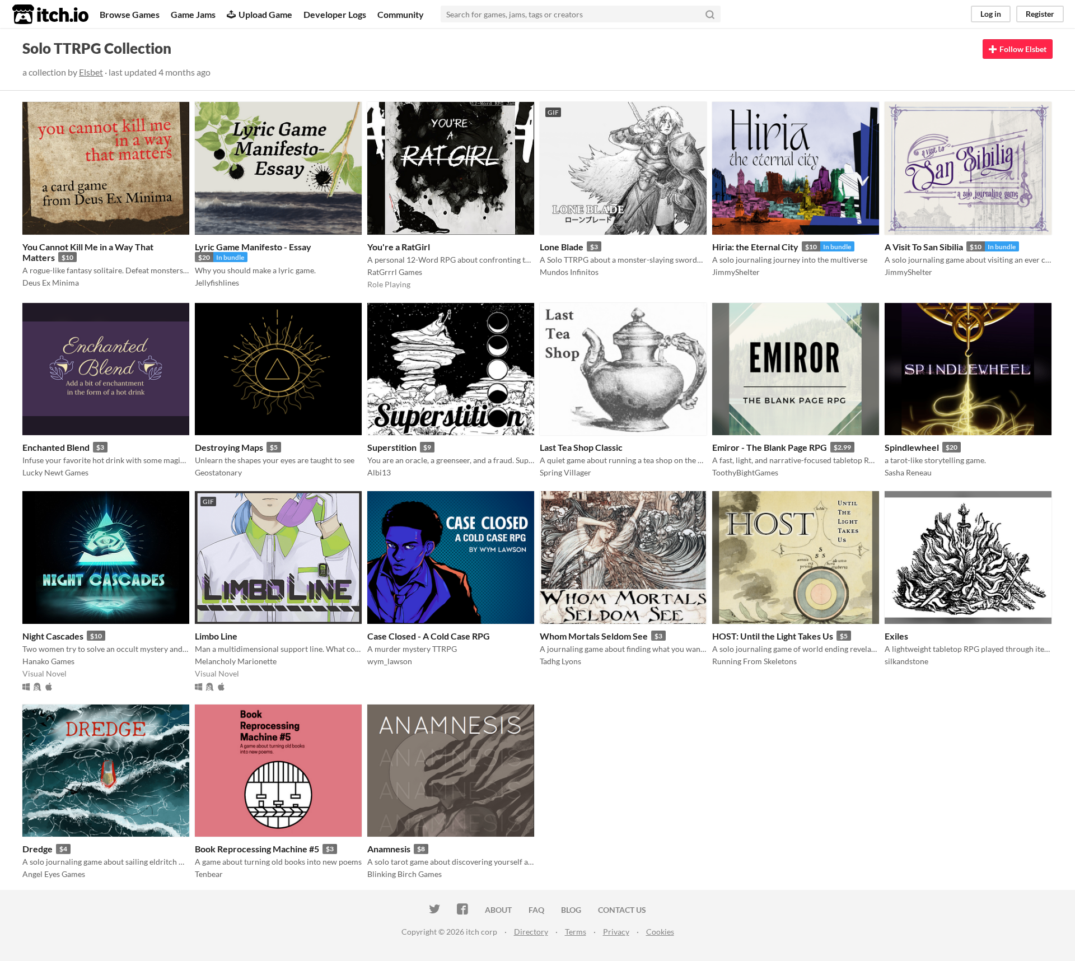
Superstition (392, 447)
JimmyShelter (736, 272)
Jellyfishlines (217, 282)
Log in (990, 13)
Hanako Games (48, 661)
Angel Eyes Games (53, 874)
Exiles (896, 636)
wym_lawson (389, 661)
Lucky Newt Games (55, 472)
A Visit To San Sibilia (924, 246)
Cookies (660, 931)
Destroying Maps (229, 447)
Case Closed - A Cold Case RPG (428, 636)
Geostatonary (218, 472)
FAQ (536, 910)
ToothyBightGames (745, 472)
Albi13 (379, 472)
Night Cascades (52, 636)
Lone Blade (561, 246)
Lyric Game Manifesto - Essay (253, 246)
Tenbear (209, 874)
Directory (531, 931)
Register (1040, 13)
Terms (575, 931)
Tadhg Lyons (560, 661)
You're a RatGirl (398, 246)
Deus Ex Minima (50, 282)
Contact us (622, 910)
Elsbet (91, 72)
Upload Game (265, 14)
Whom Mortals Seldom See (594, 636)
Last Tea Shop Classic (581, 447)
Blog (571, 910)
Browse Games (130, 14)
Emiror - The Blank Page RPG (769, 447)
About (498, 910)
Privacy (616, 931)
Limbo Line (216, 636)
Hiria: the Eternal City (755, 246)
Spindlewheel (912, 447)
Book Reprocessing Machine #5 (257, 848)
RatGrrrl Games (394, 272)
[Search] (710, 14)
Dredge (37, 848)
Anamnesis (388, 848)
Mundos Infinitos (569, 272)
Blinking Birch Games (404, 874)
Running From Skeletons (754, 661)
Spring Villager (565, 472)
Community (400, 14)
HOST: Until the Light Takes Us (772, 636)
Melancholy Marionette (236, 661)
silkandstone (906, 661)
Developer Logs (334, 14)
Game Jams (193, 14)
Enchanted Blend (56, 447)
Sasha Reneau (908, 472)
